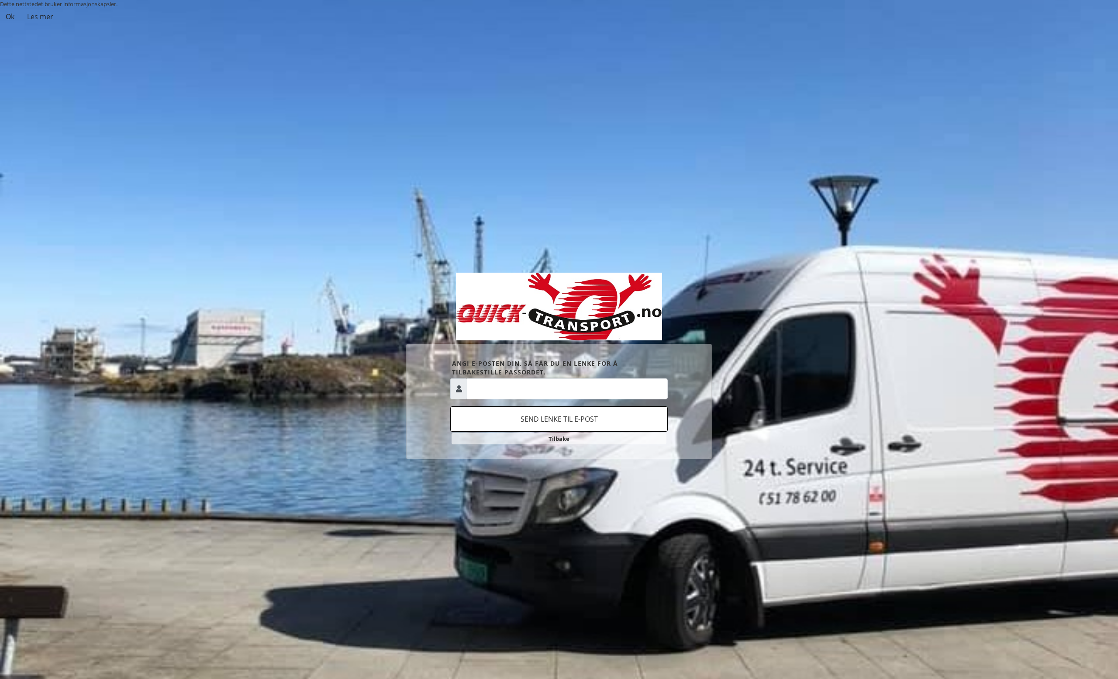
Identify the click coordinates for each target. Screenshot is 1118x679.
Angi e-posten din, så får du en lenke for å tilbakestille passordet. (535, 367)
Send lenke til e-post (559, 419)
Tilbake (559, 439)
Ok (10, 16)
